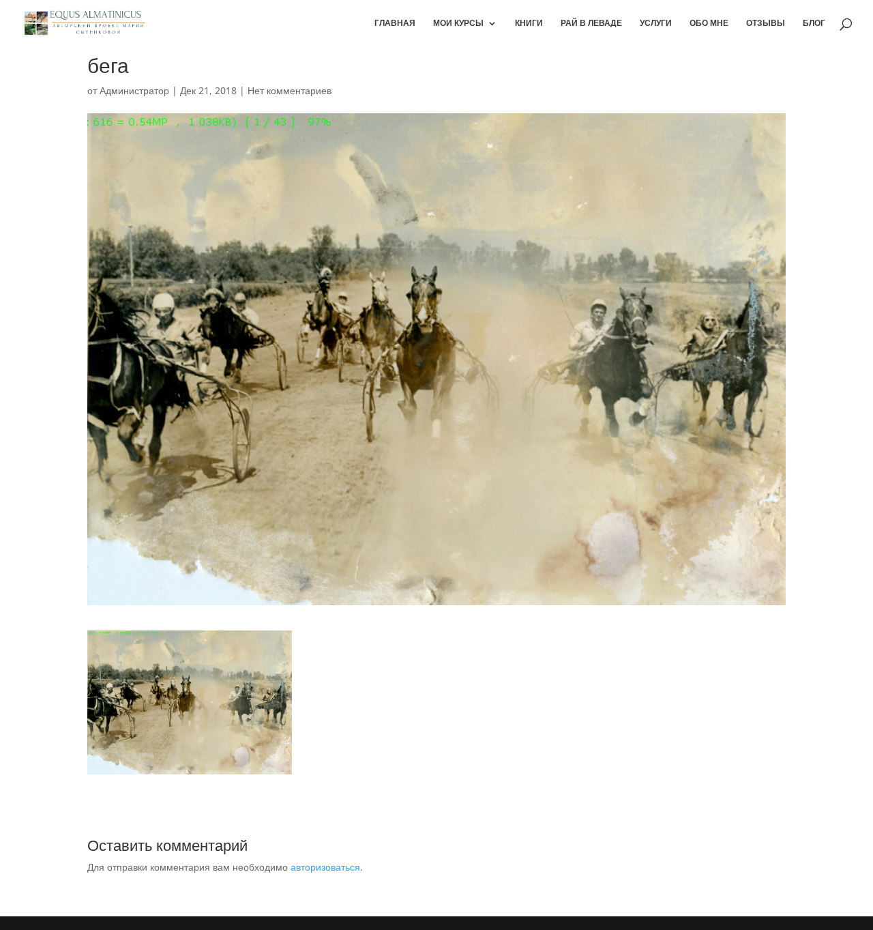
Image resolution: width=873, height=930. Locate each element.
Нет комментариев (289, 90)
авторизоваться (325, 866)
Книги (529, 23)
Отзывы (765, 23)
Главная (394, 23)
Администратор (134, 90)
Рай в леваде (591, 23)
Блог (814, 23)
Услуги (656, 23)
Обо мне (709, 23)
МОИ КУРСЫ (458, 23)
